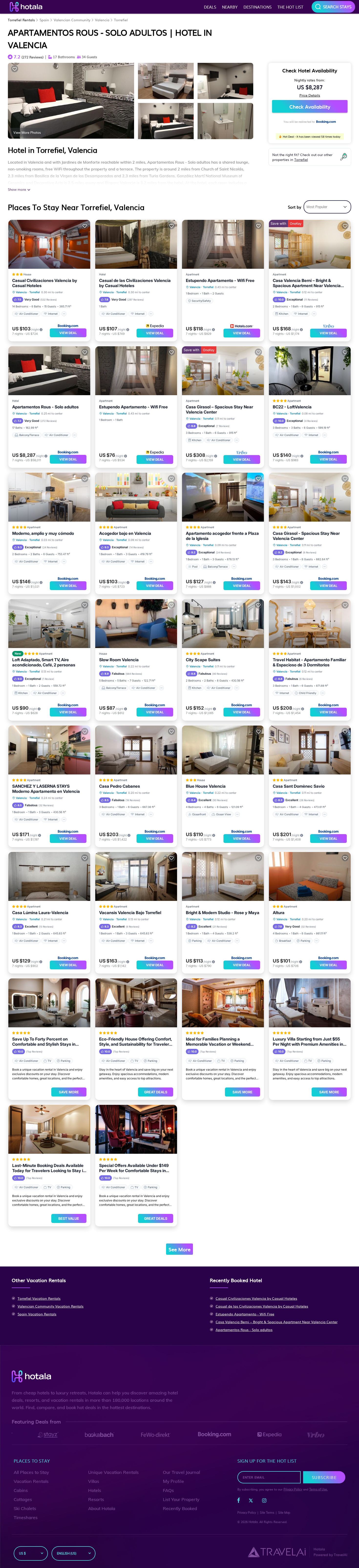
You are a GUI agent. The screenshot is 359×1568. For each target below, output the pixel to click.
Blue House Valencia (206, 786)
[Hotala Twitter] (250, 1501)
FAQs (168, 1490)
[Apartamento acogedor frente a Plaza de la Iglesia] (223, 497)
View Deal (68, 333)
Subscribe (324, 1477)
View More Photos (27, 132)
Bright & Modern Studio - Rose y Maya (222, 912)
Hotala (253, 1522)
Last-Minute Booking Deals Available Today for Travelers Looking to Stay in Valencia (48, 1168)
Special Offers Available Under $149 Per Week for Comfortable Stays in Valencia (134, 1168)
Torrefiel (121, 19)
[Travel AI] (277, 1551)
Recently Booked (180, 1508)
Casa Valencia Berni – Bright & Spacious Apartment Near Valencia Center (307, 283)
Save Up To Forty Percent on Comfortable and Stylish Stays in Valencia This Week (43, 1042)
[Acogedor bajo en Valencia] (136, 497)
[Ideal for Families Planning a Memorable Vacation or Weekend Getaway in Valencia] (223, 1002)
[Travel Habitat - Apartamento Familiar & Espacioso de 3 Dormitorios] (310, 623)
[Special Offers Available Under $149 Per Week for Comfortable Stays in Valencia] (136, 1129)
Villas (93, 1481)
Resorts (96, 1499)
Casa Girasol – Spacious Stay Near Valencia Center (219, 409)
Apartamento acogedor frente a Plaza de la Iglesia (222, 536)
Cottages (23, 1499)
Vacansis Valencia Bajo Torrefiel (130, 912)
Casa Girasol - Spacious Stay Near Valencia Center (306, 536)
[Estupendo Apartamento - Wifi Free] (223, 244)
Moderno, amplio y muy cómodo (43, 533)
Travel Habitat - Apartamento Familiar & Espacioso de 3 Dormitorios (309, 662)
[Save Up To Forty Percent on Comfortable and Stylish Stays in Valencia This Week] (49, 1002)
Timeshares (26, 1517)
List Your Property (181, 1499)
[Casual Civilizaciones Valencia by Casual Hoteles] (49, 244)
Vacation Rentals (31, 1481)
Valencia (102, 19)
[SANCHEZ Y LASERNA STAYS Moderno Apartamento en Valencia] (49, 750)
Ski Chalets (25, 1508)
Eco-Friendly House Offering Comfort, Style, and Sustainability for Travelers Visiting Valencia (135, 1042)
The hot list (290, 7)
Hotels (94, 1490)
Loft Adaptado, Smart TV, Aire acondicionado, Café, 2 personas (43, 662)
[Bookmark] (14, 68)
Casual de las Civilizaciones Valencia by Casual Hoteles (135, 283)
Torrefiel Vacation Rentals (39, 1298)
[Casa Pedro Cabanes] (136, 750)
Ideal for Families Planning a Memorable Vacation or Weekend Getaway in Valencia (218, 1042)
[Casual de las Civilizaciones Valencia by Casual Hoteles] (136, 244)
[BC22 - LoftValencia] (310, 370)
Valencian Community (72, 19)
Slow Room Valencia (119, 659)
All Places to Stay (31, 1472)
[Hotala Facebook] (238, 1501)
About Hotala (101, 1508)
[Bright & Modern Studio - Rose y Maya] (223, 876)
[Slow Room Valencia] (136, 623)
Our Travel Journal (181, 1472)
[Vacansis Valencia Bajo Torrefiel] (136, 876)
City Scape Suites (203, 659)
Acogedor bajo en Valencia (125, 533)
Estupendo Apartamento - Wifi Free (220, 280)
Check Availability (309, 106)
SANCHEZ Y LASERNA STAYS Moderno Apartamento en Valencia (46, 789)
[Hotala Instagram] (264, 1501)
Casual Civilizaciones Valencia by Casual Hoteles (44, 283)
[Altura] (310, 876)
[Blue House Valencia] (223, 750)
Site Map (284, 1512)
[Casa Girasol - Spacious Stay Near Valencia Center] (310, 497)
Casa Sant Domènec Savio (299, 786)
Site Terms (267, 1512)
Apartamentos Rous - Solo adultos (45, 406)
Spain (44, 19)
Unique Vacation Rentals (113, 1472)
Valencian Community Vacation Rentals (51, 1306)
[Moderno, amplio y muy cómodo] (49, 497)
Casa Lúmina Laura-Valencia (40, 912)
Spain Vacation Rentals (37, 1313)
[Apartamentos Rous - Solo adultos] (49, 370)
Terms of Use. (318, 1489)
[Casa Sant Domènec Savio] (310, 750)
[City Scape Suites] (223, 623)
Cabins (21, 1490)
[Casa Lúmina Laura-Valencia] (49, 876)
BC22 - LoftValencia (292, 406)
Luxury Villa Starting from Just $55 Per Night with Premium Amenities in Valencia (308, 1042)
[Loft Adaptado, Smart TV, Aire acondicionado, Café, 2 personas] (49, 623)
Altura (279, 912)
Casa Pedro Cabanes (119, 786)
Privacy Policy (293, 1489)
